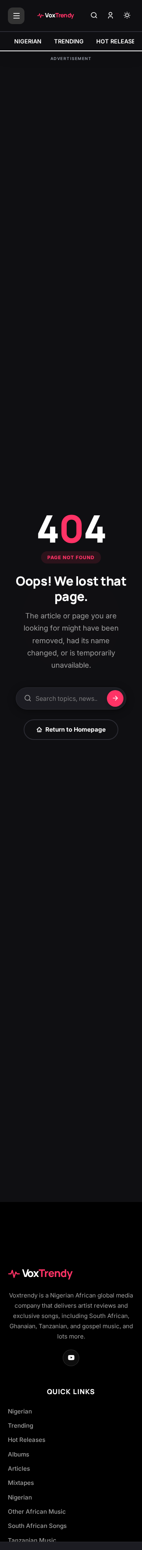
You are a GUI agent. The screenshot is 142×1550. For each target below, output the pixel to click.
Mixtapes (21, 1482)
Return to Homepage (75, 729)
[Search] (94, 16)
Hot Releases (26, 1439)
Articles (19, 1468)
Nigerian (20, 1411)
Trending (20, 1425)
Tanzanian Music (32, 1540)
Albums (18, 1454)
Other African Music (37, 1511)
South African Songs (37, 1525)
